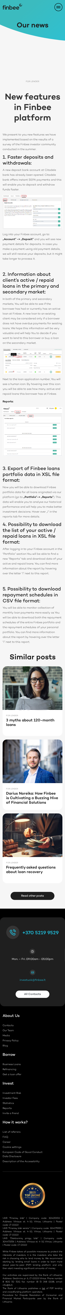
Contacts (8, 1025)
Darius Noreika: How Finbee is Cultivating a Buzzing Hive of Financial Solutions (32, 798)
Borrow (9, 1055)
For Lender (32, 82)
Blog (5, 1046)
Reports (7, 1108)
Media (6, 1035)
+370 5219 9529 (40, 933)
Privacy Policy (11, 1041)
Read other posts (32, 896)
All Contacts (32, 994)
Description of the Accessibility (21, 1161)
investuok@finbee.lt (33, 980)
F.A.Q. (5, 1137)
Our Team (8, 1030)
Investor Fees (10, 1098)
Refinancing (9, 1069)
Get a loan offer (12, 1074)
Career (7, 1142)
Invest (8, 1084)
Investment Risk (12, 1093)
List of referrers (11, 1132)
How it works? (15, 1122)
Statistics (8, 1103)
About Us (11, 1016)
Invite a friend (11, 1113)
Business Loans (12, 1064)
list (43, 1288)
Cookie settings (12, 1147)
